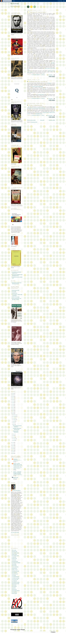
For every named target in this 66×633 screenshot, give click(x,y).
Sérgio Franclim (14, 593)
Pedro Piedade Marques (16, 590)
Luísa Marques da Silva (15, 582)
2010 (13, 445)
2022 (13, 399)
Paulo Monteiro (14, 589)
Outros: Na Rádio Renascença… (36, 105)
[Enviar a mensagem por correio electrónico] (54, 74)
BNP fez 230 (15, 478)
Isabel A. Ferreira (14, 569)
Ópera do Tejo (15, 477)
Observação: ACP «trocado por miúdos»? (38, 12)
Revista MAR (14, 291)
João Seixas (14, 575)
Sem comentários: (50, 115)
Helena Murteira (14, 568)
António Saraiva (14, 554)
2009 (13, 447)
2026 (13, 393)
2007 (13, 450)
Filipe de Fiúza (14, 565)
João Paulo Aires (14, 572)
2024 (13, 396)
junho (14, 424)
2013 (13, 413)
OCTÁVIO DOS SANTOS (16, 490)
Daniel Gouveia (14, 558)
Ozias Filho (14, 587)
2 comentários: (50, 74)
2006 (13, 451)
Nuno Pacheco (14, 586)
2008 (13, 448)
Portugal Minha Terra (38, 113)
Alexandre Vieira (14, 551)
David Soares (14, 559)
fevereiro (14, 438)
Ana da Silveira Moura (15, 552)
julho (14, 422)
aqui (43, 88)
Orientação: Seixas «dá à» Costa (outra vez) (38, 81)
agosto (14, 421)
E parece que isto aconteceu (17, 474)
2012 (13, 442)
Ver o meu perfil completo (15, 532)
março (14, 437)
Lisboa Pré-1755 (14, 293)
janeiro (14, 440)
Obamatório (15, 459)
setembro (14, 419)
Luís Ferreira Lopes (15, 579)
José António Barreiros (15, 576)
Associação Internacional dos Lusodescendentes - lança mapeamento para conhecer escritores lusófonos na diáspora (17, 467)
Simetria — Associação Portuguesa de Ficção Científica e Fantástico (17, 472)
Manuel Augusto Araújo (15, 583)
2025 (13, 394)
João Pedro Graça (15, 573)
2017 (13, 407)
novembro (14, 416)
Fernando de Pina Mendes (16, 562)
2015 (13, 410)
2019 (13, 404)
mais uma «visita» (41, 94)
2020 (13, 402)
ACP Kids (52, 62)
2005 (13, 453)
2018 (13, 405)
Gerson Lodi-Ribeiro (15, 566)
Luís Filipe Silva (14, 580)
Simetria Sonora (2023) (15, 290)
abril (14, 435)
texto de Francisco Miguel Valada (37, 86)
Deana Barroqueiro (15, 561)
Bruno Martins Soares (15, 555)
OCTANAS (14, 3)
